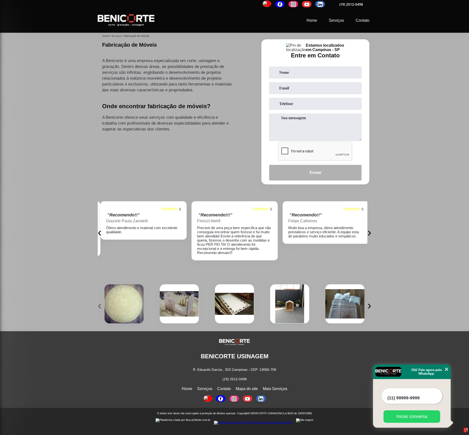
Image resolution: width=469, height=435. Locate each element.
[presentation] (100, 232)
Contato (362, 20)
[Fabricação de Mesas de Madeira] (234, 303)
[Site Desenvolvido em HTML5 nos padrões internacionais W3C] (253, 423)
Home (312, 20)
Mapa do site (247, 389)
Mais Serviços (275, 389)
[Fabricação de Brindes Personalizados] (124, 303)
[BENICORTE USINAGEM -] (126, 30)
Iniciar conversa (411, 416)
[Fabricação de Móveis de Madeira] (289, 303)
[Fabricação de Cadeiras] (179, 303)
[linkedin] (320, 4)
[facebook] (280, 4)
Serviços (336, 20)
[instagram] (293, 4)
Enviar (315, 172)
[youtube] (306, 4)
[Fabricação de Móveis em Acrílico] (344, 303)
